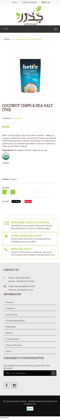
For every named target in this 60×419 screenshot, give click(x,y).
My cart (46, 2)
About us (10, 302)
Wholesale (11, 326)
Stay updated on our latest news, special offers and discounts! (27, 367)
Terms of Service (14, 345)
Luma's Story (11, 314)
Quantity (6, 187)
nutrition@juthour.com (25, 286)
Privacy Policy (12, 339)
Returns (9, 333)
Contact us (10, 308)
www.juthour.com (25, 289)
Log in (14, 2)
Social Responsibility (15, 320)
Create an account (29, 2)
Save (29, 201)
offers (8, 351)
